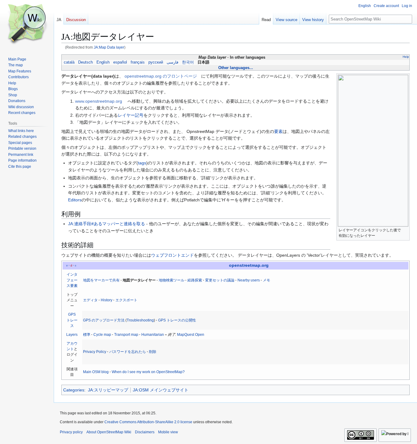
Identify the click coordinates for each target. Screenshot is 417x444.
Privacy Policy (94, 352)
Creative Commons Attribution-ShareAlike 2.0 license (148, 422)
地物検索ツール (171, 280)
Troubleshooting (140, 320)
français (137, 62)
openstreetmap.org (249, 265)
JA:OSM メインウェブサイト (160, 389)
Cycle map (102, 334)
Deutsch (85, 62)
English (103, 62)
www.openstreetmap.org (98, 101)
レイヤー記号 (130, 115)
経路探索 (194, 280)
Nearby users (249, 280)
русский (155, 62)
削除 (152, 352)
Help (406, 56)
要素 (278, 131)
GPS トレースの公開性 (177, 320)
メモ (266, 280)
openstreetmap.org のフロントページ (161, 76)
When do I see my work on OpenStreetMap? (148, 372)
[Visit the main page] (26, 24)
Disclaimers (144, 432)
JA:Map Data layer (109, 47)
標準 (86, 334)
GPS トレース (72, 320)
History (106, 300)
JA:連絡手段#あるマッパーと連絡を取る (106, 223)
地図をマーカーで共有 (101, 280)
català (69, 62)
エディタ (90, 300)
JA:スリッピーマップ (108, 389)
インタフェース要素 (72, 280)
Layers (72, 334)
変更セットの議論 (219, 280)
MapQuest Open (190, 334)
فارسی (172, 62)
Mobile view (168, 432)
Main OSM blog (96, 372)
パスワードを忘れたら (127, 352)
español (120, 62)
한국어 (188, 62)
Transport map (126, 334)
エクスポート (126, 300)
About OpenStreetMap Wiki (108, 432)
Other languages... (235, 67)
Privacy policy (71, 432)
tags (142, 162)
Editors (75, 199)
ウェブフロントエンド (172, 255)
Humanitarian (152, 334)
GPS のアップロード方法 (104, 320)
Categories (73, 389)
